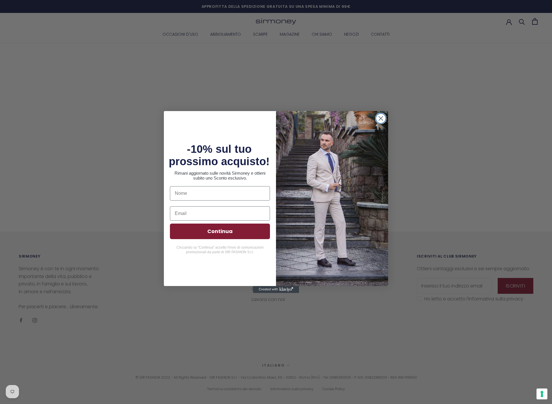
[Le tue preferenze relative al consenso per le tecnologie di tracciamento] (541, 393)
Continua (220, 231)
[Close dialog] (381, 118)
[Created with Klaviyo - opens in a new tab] (276, 289)
